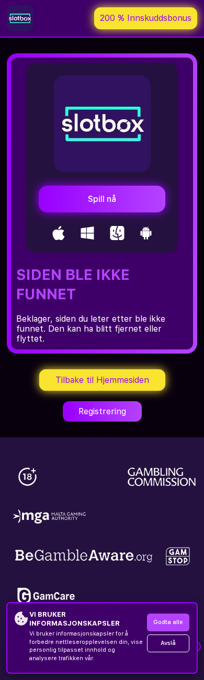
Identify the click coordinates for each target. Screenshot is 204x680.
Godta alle (168, 622)
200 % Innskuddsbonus (145, 18)
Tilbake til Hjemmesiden (102, 380)
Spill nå (102, 199)
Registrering (102, 411)
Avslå (168, 643)
